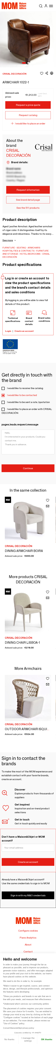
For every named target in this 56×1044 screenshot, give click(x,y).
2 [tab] (28, 63)
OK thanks (46, 1039)
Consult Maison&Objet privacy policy (18, 1028)
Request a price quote (28, 104)
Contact (28, 951)
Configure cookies (28, 930)
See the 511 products (28, 207)
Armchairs (34, 247)
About (28, 944)
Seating (21, 247)
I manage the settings (28, 1039)
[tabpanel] (28, 39)
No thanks (9, 1039)
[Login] (45, 6)
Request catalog (28, 115)
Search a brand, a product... (40, 5)
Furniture (8, 247)
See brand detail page (28, 199)
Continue (28, 468)
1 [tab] (24, 63)
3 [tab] (32, 63)
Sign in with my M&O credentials (28, 895)
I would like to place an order (30, 123)
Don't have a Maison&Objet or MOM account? (23, 838)
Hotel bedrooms (30, 253)
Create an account (24, 331)
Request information (28, 189)
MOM (14, 6)
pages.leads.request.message (20, 424)
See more (7, 240)
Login (8, 331)
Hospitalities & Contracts (18, 250)
